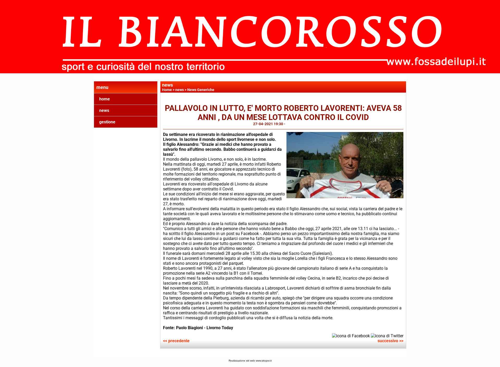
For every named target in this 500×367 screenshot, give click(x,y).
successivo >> (390, 340)
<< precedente (176, 340)
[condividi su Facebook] (351, 335)
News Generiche (200, 90)
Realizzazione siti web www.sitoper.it (250, 360)
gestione (107, 121)
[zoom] (344, 196)
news (104, 110)
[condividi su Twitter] (387, 335)
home (104, 99)
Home (167, 90)
